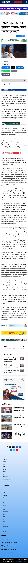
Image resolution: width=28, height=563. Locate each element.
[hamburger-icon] (25, 2)
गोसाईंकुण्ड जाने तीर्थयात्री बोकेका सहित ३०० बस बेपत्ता (11, 366)
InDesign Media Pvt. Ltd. (19, 561)
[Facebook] (11, 450)
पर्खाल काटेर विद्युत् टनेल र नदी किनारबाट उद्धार (11, 371)
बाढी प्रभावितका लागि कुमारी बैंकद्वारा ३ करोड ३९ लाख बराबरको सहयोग (11, 360)
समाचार (13, 36)
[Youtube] (17, 450)
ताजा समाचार (4, 36)
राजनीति (9, 36)
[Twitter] (14, 450)
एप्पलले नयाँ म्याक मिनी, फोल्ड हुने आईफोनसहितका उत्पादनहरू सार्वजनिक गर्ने (20, 434)
